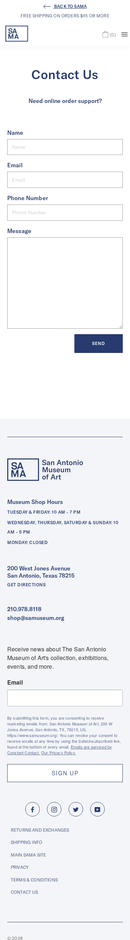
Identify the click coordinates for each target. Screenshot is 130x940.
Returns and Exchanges (40, 830)
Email (15, 165)
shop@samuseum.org (35, 617)
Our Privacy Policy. (58, 752)
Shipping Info (26, 842)
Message (19, 230)
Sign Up (65, 773)
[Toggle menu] (124, 33)
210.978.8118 (24, 609)
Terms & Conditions (34, 880)
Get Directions (26, 584)
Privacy (20, 867)
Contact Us (24, 892)
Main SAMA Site (28, 855)
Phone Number (27, 198)
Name (15, 132)
